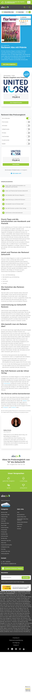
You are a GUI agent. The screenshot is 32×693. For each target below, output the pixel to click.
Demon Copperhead (12, 626)
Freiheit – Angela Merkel (6, 595)
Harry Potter (18, 593)
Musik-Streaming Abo (6, 544)
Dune (18, 596)
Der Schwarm (24, 618)
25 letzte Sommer (18, 631)
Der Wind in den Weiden (17, 610)
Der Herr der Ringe (18, 595)
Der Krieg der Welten (25, 596)
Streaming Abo (4, 527)
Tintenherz (14, 621)
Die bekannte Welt (18, 630)
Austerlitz (10, 628)
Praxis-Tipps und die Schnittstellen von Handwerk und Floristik (15, 186)
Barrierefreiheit (21, 514)
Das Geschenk (26, 613)
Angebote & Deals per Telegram (13, 568)
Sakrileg (2, 621)
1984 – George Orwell (8, 600)
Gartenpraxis (7, 383)
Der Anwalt (24, 611)
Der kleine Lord (26, 593)
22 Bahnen (6, 631)
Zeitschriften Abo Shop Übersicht (22, 519)
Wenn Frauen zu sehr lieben (24, 620)
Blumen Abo (4, 512)
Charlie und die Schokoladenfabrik (21, 601)
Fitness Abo (4, 531)
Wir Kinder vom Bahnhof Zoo (7, 598)
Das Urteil (2, 618)
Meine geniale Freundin (24, 626)
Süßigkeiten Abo (5, 547)
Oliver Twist (17, 600)
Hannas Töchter (16, 618)
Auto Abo (21, 12)
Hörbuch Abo (4, 516)
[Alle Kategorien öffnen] (29, 7)
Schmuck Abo (4, 536)
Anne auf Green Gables (6, 616)
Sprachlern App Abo (6, 540)
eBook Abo (3, 518)
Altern (11, 631)
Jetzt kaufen (15, 164)
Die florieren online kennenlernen (14, 212)
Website (25, 400)
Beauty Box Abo (5, 523)
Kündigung (16, 642)
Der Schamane (17, 611)
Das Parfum (8, 621)
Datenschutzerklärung (16, 640)
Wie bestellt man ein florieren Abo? (14, 204)
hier (23, 581)
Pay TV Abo (3, 525)
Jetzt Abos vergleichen (9, 64)
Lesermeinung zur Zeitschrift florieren (15, 199)
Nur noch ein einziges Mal (17, 623)
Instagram (5, 407)
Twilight (18, 598)
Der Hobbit (3, 603)
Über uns (19, 526)
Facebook (13, 407)
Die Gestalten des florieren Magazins (14, 195)
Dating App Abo (5, 553)
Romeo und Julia (15, 606)
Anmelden (26, 577)
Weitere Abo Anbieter (22, 522)
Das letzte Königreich (18, 615)
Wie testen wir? (17, 173)
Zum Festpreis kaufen (16, 102)
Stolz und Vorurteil (11, 596)
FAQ (18, 512)
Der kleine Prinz (10, 603)
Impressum (16, 638)
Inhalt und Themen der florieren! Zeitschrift (16, 190)
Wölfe (1, 628)
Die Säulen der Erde (23, 621)
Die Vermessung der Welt (23, 616)
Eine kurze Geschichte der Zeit (18, 605)
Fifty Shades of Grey (20, 608)
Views (8, 623)
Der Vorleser (13, 620)
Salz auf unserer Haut (9, 608)
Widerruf (16, 645)
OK (29, 2)
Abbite (5, 628)
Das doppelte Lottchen (10, 625)
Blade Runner (18, 603)
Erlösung (26, 615)
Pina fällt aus (26, 631)
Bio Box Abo (4, 538)
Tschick (8, 620)
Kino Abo (3, 549)
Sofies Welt (7, 606)
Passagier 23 (3, 623)
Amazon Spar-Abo (5, 551)
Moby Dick (9, 601)
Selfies (1, 615)
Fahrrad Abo (4, 529)
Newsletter (19, 524)
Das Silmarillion (22, 628)
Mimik (14, 616)
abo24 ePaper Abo (21, 516)
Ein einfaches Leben (22, 625)
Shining (15, 628)
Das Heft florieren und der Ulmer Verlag (15, 208)
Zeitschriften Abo (9, 12)
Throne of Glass (8, 615)
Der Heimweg (18, 613)
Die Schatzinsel (8, 611)
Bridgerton (9, 618)
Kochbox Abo (4, 534)
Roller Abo (3, 542)
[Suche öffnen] (24, 7)
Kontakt (19, 528)
